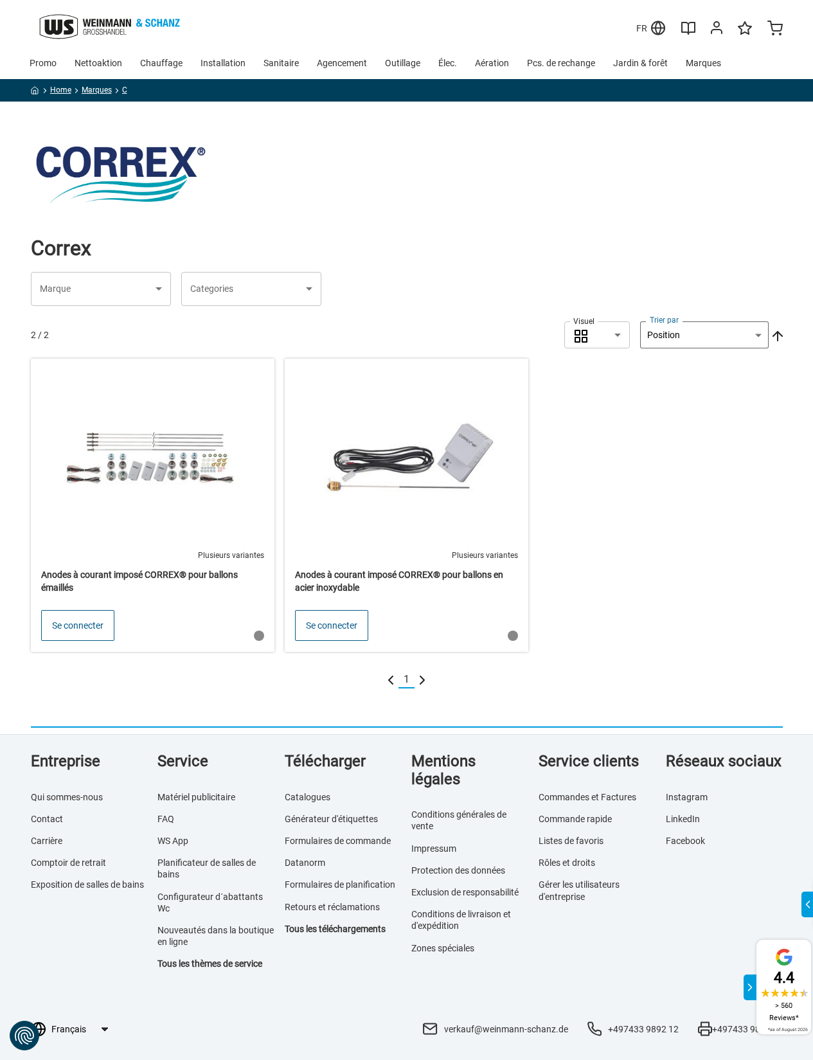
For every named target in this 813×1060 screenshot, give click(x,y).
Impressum (433, 848)
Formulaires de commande (338, 841)
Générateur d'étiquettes (331, 819)
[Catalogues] (688, 33)
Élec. (447, 63)
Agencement (342, 63)
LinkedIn (683, 819)
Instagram (687, 797)
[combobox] (597, 334)
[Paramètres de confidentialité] (24, 1035)
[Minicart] (775, 30)
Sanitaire (281, 63)
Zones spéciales (442, 948)
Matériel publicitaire (196, 797)
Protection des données (458, 870)
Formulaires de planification (340, 884)
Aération (492, 63)
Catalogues (307, 797)
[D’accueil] (35, 92)
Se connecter (77, 625)
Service (182, 761)
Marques (703, 63)
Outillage (402, 63)
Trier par (664, 320)
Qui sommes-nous (67, 797)
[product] (152, 505)
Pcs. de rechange (561, 63)
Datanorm (305, 863)
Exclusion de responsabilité (465, 892)
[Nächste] (422, 679)
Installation (223, 63)
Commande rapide (575, 819)
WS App (172, 841)
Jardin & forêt (640, 63)
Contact (47, 819)
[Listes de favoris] (745, 34)
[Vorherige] (390, 679)
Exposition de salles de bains (87, 884)
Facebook (685, 841)
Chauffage (161, 63)
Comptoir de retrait (68, 863)
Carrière (46, 841)
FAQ (165, 819)
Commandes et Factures (587, 797)
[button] (101, 289)
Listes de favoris (571, 841)
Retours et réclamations (332, 907)
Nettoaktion (98, 63)
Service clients (589, 761)
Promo (43, 63)
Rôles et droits (567, 863)
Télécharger (325, 761)
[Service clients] (716, 30)
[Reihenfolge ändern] (776, 334)
